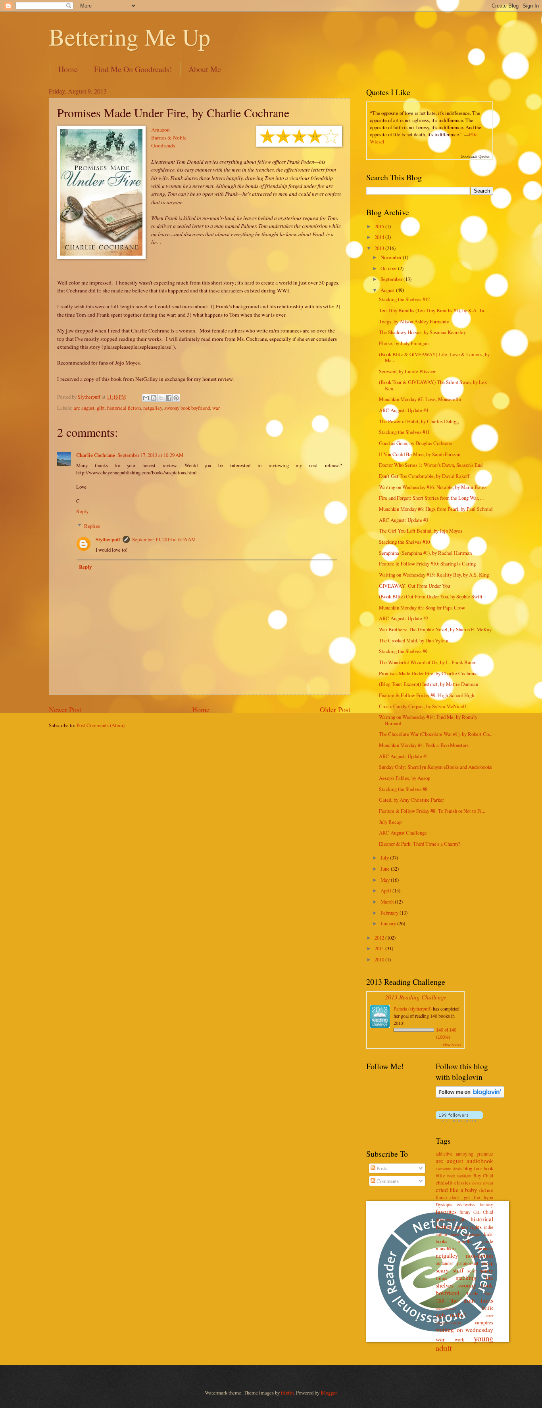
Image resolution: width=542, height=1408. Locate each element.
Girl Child (483, 1212)
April (386, 890)
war (216, 407)
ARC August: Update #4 (403, 410)
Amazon (160, 129)
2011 (380, 948)
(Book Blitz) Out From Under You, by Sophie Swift (430, 596)
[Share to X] (161, 398)
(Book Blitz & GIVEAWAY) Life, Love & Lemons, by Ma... (434, 357)
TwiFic (487, 1308)
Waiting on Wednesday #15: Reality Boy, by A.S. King (434, 574)
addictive (444, 1154)
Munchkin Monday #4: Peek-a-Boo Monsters (424, 745)
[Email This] (146, 398)
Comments (387, 1180)
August (388, 290)
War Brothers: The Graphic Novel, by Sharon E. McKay (435, 629)
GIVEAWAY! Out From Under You (414, 585)
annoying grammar (475, 1154)
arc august (84, 407)
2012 (380, 937)
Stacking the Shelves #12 (404, 299)
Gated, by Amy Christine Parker (411, 799)
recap (487, 1263)
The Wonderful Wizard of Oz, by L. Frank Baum (428, 662)
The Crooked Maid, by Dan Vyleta (413, 640)
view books (452, 1044)
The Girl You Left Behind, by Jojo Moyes (420, 530)
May (386, 879)
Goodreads (163, 145)
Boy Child (483, 1176)
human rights (468, 1226)
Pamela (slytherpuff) (413, 1008)
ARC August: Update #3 (403, 519)
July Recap (390, 821)
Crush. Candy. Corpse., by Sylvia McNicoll (422, 706)
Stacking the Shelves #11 (404, 432)
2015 (380, 226)
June (386, 868)
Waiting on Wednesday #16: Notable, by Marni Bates (432, 487)
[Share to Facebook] (169, 398)
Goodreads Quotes (475, 156)
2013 (380, 248)
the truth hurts (471, 1300)
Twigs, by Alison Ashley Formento (414, 321)
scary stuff (449, 1270)
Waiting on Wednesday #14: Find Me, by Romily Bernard (428, 719)
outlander (444, 1263)
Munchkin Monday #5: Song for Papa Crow (422, 607)
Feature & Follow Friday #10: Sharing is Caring (427, 563)
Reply (82, 511)
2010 (380, 959)
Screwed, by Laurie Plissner (407, 371)
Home (68, 69)
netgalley (152, 407)
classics (462, 1182)
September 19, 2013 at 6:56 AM (164, 539)
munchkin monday (464, 1248)
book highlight (459, 1176)
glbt (101, 407)
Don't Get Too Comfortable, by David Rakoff (424, 476)
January (389, 923)
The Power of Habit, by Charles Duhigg (419, 421)
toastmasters (446, 1308)
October (389, 268)
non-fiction (479, 1255)
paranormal (467, 1263)
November (392, 257)
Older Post (335, 709)
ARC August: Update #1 (403, 756)
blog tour (472, 1168)
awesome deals (449, 1168)
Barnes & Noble (168, 137)
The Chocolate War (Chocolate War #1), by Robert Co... (435, 733)
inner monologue (465, 1234)
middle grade (475, 1241)
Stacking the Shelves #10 (404, 541)
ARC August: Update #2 (403, 618)
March (388, 901)
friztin (287, 1392)
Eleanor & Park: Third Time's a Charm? (419, 843)
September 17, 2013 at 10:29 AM (150, 455)
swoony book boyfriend (187, 407)
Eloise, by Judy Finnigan (404, 343)
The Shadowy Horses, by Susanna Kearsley (422, 332)
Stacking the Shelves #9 (403, 651)
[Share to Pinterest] (176, 398)
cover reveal (482, 1183)
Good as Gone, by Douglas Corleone (415, 443)
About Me (204, 69)
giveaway (445, 1219)
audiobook (480, 1161)
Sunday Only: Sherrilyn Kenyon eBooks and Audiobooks (435, 766)
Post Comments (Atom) (101, 725)
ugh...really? (451, 1315)
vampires (484, 1322)
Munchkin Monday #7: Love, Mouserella (420, 399)
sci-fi (472, 1271)
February (390, 912)
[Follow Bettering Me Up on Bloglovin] (470, 1095)
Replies (92, 525)
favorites (446, 1211)
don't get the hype (471, 1197)
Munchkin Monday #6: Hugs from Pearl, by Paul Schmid (435, 508)
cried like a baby (456, 1190)
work (459, 1340)
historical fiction (124, 407)
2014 (380, 237)
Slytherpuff (108, 539)
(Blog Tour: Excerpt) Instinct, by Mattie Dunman (428, 684)
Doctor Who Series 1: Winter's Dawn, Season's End (430, 464)
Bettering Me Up (129, 36)
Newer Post (65, 709)
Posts (381, 1168)
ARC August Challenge (403, 832)
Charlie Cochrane (95, 455)
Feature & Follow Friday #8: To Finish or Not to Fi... (432, 810)
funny (465, 1212)
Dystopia (444, 1204)
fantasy (486, 1204)
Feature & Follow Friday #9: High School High (426, 695)
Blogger (328, 1392)
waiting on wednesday (464, 1329)
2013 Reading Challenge (415, 997)
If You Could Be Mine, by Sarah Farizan (419, 454)
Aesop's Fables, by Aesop (404, 777)
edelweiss (466, 1204)
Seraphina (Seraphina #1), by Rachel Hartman (425, 552)
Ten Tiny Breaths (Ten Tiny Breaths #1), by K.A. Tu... (433, 310)
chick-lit (444, 1182)
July (385, 857)
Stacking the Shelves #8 (403, 789)
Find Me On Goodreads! (133, 69)
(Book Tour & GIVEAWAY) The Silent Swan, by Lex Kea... (433, 385)
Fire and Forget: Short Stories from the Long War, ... (431, 497)
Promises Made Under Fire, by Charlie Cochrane (428, 673)
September (392, 279)
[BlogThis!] (154, 398)
